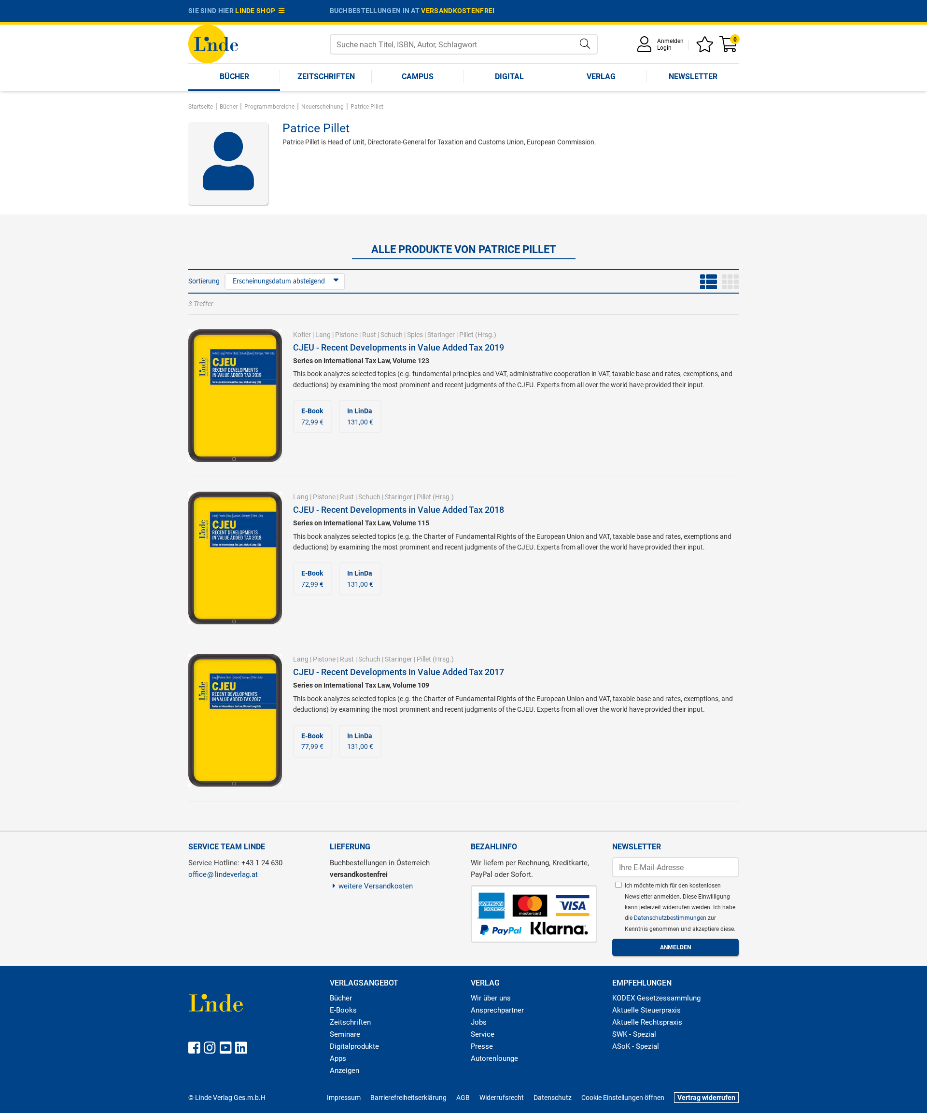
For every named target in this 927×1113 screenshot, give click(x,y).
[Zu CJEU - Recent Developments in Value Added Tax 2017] (235, 719)
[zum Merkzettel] (706, 47)
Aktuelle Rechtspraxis (647, 1022)
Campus (418, 76)
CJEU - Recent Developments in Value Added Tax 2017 (398, 672)
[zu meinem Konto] (646, 47)
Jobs (479, 1022)
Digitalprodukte (354, 1046)
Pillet (466, 334)
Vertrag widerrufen (706, 1097)
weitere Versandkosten (375, 886)
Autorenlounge (494, 1058)
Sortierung (204, 281)
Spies (415, 334)
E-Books (343, 1010)
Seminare (345, 1034)
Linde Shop (257, 10)
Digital (509, 76)
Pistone (346, 334)
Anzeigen (344, 1070)
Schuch (391, 334)
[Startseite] (213, 43)
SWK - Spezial (634, 1034)
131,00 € (360, 416)
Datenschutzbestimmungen (671, 918)
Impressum (344, 1097)
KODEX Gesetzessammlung (656, 998)
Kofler (302, 334)
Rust (369, 334)
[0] (729, 47)
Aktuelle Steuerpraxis (646, 1010)
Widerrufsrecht (501, 1097)
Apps (338, 1058)
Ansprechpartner (497, 1010)
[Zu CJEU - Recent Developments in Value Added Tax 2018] (235, 557)
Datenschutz (553, 1097)
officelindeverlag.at (223, 874)
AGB (463, 1097)
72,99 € (312, 416)
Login (664, 47)
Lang (323, 334)
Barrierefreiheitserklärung (408, 1097)
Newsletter (693, 76)
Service (482, 1034)
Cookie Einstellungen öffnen (622, 1097)
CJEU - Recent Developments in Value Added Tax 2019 (398, 347)
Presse (482, 1046)
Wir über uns (491, 998)
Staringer (441, 334)
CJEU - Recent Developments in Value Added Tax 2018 (398, 510)
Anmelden (670, 41)
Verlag (601, 76)
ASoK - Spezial (635, 1046)
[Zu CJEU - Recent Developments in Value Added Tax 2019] (235, 395)
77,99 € (312, 741)
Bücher (234, 76)
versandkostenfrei (457, 10)
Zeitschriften (326, 76)
